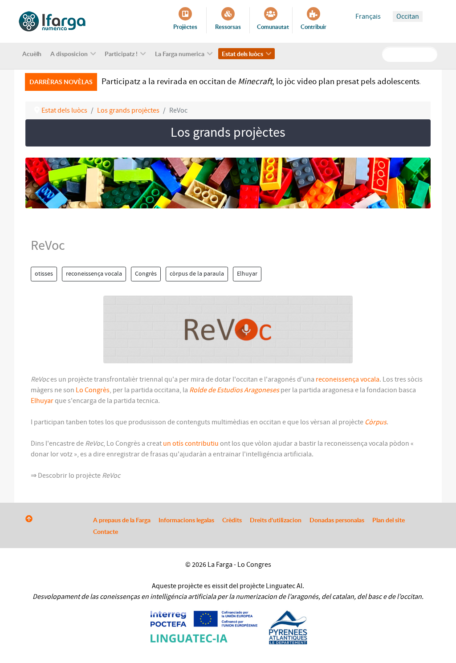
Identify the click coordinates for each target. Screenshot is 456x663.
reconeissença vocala (94, 273)
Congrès (146, 273)
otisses (44, 273)
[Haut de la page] (29, 519)
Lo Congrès (93, 390)
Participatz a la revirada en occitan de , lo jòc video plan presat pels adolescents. (262, 81)
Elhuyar (247, 273)
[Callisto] (52, 21)
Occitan (407, 16)
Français (368, 16)
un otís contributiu (191, 443)
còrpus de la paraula (197, 273)
